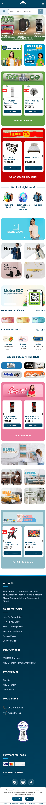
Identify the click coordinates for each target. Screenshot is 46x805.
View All (39, 311)
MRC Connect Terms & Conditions (19, 663)
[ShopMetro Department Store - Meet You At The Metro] (23, 4)
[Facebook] (15, 782)
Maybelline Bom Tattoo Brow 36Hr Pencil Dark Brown (11, 417)
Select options (12, 553)
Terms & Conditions (12, 631)
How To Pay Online (12, 622)
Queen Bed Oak (32, 157)
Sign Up (6, 680)
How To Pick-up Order (13, 626)
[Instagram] (23, 782)
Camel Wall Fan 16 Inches (32, 102)
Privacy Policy (9, 636)
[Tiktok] (31, 782)
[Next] (42, 99)
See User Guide (10, 640)
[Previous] (3, 99)
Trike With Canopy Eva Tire (11, 543)
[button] (4, 11)
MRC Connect (9, 685)
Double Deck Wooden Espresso (11, 158)
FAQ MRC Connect (11, 658)
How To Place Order (12, 617)
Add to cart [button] (12, 111)
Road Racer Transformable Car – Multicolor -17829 (32, 543)
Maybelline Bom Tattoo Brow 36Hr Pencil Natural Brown (33, 417)
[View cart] (43, 4)
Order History (9, 689)
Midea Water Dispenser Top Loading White (10, 102)
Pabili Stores (14, 712)
